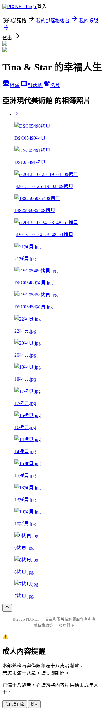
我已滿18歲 (15, 704)
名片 (55, 85)
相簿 (15, 85)
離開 (34, 704)
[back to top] (7, 608)
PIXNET (32, 619)
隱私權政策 (43, 625)
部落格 (35, 85)
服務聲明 (66, 625)
